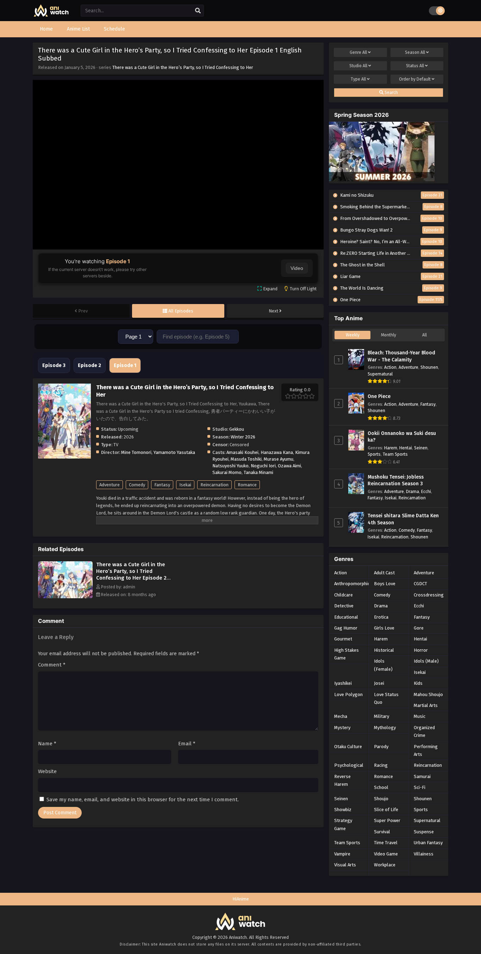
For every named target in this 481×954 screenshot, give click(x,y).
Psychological (348, 765)
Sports (374, 454)
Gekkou (236, 429)
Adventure (109, 484)
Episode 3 (53, 365)
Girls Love (384, 628)
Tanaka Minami (258, 472)
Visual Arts (345, 864)
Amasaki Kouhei (242, 452)
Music (419, 716)
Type (358, 79)
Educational (346, 617)
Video (297, 268)
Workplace (384, 864)
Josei (379, 683)
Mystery (342, 727)
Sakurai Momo (227, 472)
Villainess (423, 854)
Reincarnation (214, 484)
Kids (418, 683)
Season (415, 52)
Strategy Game (343, 824)
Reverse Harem (342, 780)
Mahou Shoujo (428, 694)
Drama (412, 491)
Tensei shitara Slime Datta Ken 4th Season (403, 519)
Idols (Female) (383, 664)
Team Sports (395, 454)
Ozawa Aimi (289, 465)
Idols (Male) (426, 661)
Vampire (342, 854)
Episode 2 (89, 365)
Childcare (343, 595)
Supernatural (380, 374)
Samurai (422, 776)
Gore (419, 628)
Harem (390, 447)
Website (47, 771)
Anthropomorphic (352, 583)
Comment (51, 665)
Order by (415, 79)
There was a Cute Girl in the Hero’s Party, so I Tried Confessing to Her (182, 67)
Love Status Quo (386, 698)
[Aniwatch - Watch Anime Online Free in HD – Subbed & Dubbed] (51, 15)
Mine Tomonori (136, 452)
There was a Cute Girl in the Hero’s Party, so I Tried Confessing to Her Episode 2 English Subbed (131, 574)
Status (415, 65)
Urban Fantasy (428, 842)
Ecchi (426, 491)
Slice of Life (386, 809)
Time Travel (386, 842)
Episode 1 (125, 365)
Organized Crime (424, 731)
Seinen (420, 447)
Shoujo (381, 798)
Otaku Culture (348, 746)
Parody (381, 746)
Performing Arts (426, 750)
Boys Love (384, 583)
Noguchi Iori (263, 465)
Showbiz (342, 809)
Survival (382, 831)
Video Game (386, 854)
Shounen (429, 367)
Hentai (405, 447)
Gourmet (343, 639)
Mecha (340, 716)
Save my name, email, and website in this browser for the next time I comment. (142, 799)
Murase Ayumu (278, 459)
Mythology (385, 727)
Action (390, 367)
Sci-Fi (419, 787)
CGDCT (420, 583)
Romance (247, 484)
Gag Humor (345, 628)
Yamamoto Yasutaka (174, 452)
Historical (384, 650)
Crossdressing (429, 595)
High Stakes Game (346, 654)
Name (47, 743)
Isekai (185, 484)
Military (381, 716)
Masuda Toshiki (246, 459)
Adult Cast (384, 572)
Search (390, 92)
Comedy (137, 484)
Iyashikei (343, 683)
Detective (344, 605)
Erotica (381, 617)
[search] (198, 11)
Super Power (387, 820)
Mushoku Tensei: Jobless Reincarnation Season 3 (396, 480)
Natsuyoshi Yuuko (230, 465)
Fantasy (162, 484)
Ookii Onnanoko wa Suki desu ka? (402, 436)
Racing (381, 765)
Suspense (424, 831)
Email (186, 743)
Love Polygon (348, 694)
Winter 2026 (243, 437)
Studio (358, 65)
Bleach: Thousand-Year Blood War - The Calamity (401, 356)
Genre (358, 52)
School (381, 787)
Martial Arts (426, 705)
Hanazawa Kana (277, 452)
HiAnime (240, 899)
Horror (421, 650)
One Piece (379, 396)
